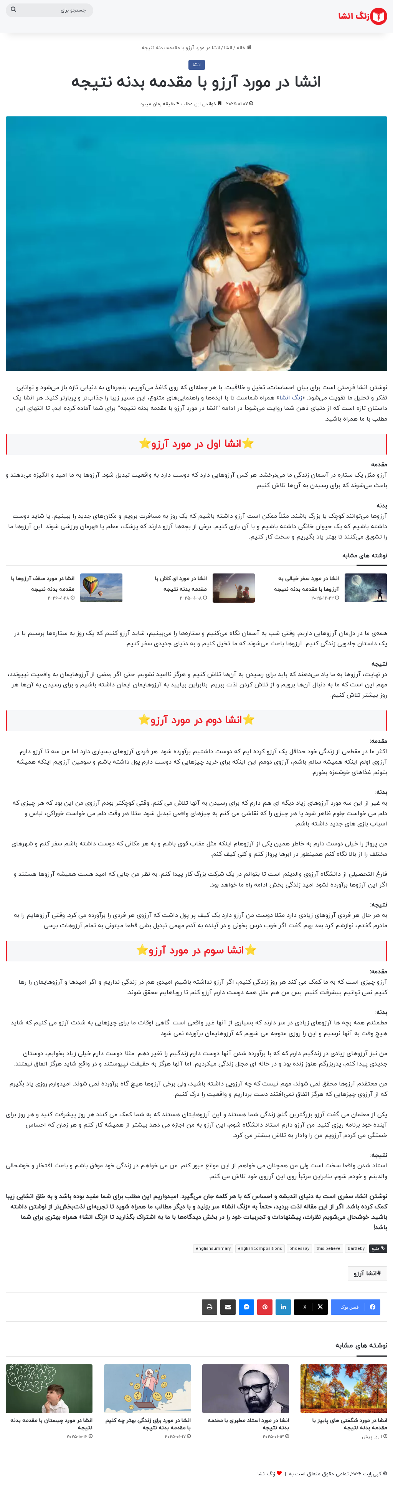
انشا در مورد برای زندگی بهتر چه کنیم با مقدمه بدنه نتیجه (148, 1424)
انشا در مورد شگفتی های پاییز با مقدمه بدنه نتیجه (349, 1424)
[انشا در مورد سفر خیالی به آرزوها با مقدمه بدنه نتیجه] (366, 587)
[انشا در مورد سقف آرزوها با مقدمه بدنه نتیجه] (101, 587)
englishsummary (213, 1249)
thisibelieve (328, 1249)
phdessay (299, 1249)
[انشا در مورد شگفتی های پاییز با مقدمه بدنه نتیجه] (344, 1388)
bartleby (356, 1249)
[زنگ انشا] (363, 16)
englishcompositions (260, 1249)
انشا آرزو (365, 1273)
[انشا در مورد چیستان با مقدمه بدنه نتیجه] (49, 1388)
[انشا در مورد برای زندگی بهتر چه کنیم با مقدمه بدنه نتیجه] (147, 1388)
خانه (241, 48)
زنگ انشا (290, 398)
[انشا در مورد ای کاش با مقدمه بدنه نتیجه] (234, 587)
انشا (228, 48)
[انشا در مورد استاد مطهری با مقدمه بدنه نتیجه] (245, 1388)
